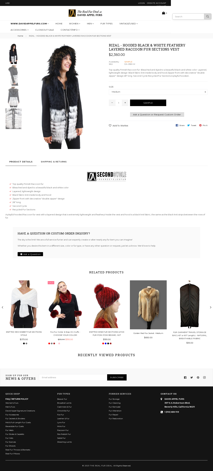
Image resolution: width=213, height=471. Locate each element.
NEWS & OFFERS (21, 377)
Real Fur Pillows (12, 453)
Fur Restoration (116, 418)
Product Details (21, 161)
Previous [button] (2, 306)
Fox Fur (60, 414)
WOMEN (74, 23)
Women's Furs (11, 403)
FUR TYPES (107, 23)
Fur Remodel (114, 407)
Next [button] (210, 306)
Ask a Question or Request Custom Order (157, 114)
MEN (90, 23)
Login (141, 3)
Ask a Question (32, 254)
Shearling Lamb (64, 442)
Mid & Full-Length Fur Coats (18, 422)
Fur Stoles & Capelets (14, 434)
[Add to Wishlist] (38, 294)
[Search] (207, 16)
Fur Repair (113, 414)
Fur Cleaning (115, 403)
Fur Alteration (115, 411)
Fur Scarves (10, 442)
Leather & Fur (63, 418)
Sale (51, 283)
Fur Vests (9, 430)
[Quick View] (38, 287)
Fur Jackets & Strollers (15, 418)
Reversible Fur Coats (14, 426)
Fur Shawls (10, 446)
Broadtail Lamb (64, 403)
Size (111, 86)
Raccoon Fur (63, 430)
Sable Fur (61, 438)
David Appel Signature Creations (20, 411)
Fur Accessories (12, 414)
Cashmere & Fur (64, 407)
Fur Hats (9, 438)
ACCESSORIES (19, 30)
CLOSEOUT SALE (44, 30)
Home (59, 23)
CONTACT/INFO (69, 30)
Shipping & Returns (54, 161)
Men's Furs (10, 407)
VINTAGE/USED (127, 23)
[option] (11, 54)
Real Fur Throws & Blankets (17, 450)
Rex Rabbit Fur (64, 434)
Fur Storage (114, 399)
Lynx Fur (61, 422)
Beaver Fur (62, 399)
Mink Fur (61, 426)
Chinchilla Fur (63, 411)
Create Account (156, 3)
